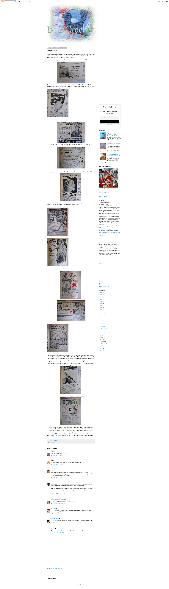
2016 (101, 299)
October (103, 318)
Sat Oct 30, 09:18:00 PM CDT (57, 524)
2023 (101, 292)
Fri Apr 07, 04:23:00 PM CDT (57, 532)
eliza (52, 451)
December (103, 314)
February (103, 343)
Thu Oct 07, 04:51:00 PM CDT (57, 495)
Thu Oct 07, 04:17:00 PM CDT (57, 464)
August (103, 331)
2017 (101, 297)
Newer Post (49, 566)
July (102, 333)
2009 (101, 348)
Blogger (90, 584)
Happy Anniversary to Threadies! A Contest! (111, 133)
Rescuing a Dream (105, 324)
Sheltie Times (54, 482)
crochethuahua (54, 518)
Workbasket (103, 326)
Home (71, 566)
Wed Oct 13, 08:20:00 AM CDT (57, 513)
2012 (101, 307)
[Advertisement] (71, 551)
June (102, 335)
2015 (101, 301)
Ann (101, 284)
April (102, 339)
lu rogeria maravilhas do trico (57, 499)
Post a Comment (52, 536)
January (103, 345)
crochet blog (53, 442)
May (102, 337)
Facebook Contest (105, 322)
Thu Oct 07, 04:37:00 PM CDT (57, 477)
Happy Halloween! (105, 320)
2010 (101, 312)
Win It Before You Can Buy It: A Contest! (113, 144)
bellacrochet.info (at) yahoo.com (105, 205)
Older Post (92, 566)
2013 (101, 305)
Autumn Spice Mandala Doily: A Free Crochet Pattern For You (114, 154)
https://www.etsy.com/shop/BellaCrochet (107, 229)
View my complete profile (104, 286)
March (102, 341)
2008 (101, 350)
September (103, 328)
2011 (101, 309)
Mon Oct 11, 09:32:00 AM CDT (58, 503)
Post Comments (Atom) (57, 568)
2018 (101, 294)
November (103, 316)
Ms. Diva (53, 508)
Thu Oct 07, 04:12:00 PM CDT (57, 455)
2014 (101, 303)
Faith (52, 469)
